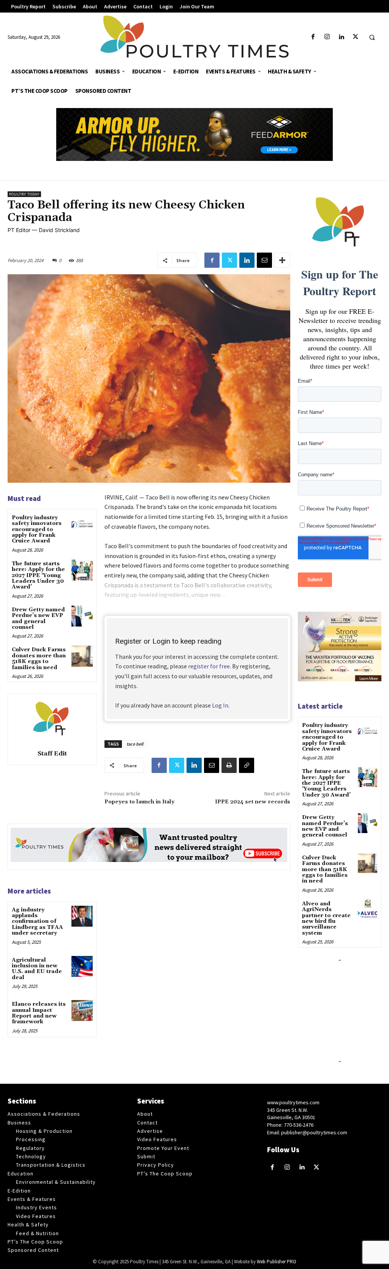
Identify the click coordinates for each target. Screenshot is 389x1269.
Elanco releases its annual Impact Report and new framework (39, 1013)
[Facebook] (313, 37)
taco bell (135, 744)
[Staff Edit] (52, 720)
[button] (371, 37)
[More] (282, 260)
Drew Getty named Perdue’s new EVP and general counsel (38, 618)
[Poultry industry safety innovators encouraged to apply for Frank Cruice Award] (81, 524)
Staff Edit (52, 753)
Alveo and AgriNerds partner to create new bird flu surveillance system (326, 918)
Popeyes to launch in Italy (139, 801)
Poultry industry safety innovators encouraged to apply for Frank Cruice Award (37, 529)
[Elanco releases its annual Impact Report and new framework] (81, 1010)
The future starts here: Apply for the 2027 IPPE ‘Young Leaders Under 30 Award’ (38, 575)
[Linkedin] (341, 37)
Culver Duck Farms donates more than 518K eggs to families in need (39, 658)
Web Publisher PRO (276, 1261)
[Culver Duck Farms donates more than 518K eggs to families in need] (81, 656)
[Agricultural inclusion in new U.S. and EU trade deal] (81, 966)
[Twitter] (355, 37)
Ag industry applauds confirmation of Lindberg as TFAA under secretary (37, 921)
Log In (220, 705)
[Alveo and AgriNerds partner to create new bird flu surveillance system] (367, 909)
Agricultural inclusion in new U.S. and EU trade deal (37, 969)
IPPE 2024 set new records (252, 801)
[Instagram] (327, 37)
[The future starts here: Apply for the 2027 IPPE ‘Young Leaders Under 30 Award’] (81, 570)
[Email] (264, 260)
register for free (209, 666)
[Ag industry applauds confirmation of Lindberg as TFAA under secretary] (81, 916)
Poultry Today (24, 194)
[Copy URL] (246, 765)
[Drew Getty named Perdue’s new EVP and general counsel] (81, 616)
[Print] (229, 765)
